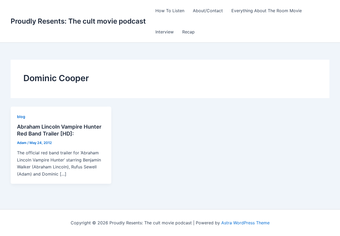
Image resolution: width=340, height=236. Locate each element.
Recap (188, 31)
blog (21, 116)
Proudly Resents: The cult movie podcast (78, 21)
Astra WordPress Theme (245, 222)
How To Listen (169, 10)
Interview (164, 31)
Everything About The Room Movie (266, 10)
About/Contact (208, 10)
